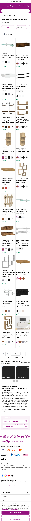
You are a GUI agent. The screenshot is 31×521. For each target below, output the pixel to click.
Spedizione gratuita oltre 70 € (15, 1)
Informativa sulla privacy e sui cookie (11, 509)
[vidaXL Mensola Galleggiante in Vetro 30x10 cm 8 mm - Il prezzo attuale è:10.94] (22, 200)
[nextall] (27, 354)
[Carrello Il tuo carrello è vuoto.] (28, 6)
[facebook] (2, 476)
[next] (24, 354)
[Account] (19, 6)
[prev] (7, 354)
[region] (15, 511)
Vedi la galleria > (25, 362)
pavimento (17, 400)
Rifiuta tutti (15, 516)
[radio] (3, 61)
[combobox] (15, 11)
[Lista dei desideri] (23, 6)
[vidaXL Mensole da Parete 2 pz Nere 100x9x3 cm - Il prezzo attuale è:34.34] (22, 76)
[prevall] (4, 354)
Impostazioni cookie (15, 519)
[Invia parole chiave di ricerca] (27, 10)
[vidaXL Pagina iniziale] (10, 6)
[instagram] (6, 476)
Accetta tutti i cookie (15, 512)
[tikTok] (12, 476)
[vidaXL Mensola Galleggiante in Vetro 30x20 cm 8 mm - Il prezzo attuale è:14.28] (8, 45)
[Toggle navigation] (3, 6)
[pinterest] (9, 476)
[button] (8, 372)
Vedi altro (4, 411)
